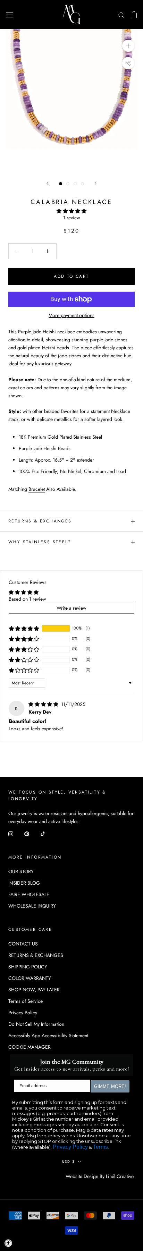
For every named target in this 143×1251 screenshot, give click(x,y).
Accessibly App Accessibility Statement (48, 1035)
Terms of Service (25, 1001)
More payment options (71, 315)
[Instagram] (10, 833)
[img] (44, 704)
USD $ (68, 1161)
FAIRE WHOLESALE (28, 894)
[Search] (121, 14)
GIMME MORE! (110, 1086)
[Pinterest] (26, 833)
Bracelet (36, 489)
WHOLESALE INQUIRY (32, 905)
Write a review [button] (71, 607)
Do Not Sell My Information (36, 1024)
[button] (71, 211)
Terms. (101, 1147)
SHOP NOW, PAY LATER (34, 989)
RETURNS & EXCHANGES (40, 521)
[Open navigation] (9, 14)
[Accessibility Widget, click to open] (8, 1243)
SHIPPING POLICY (27, 966)
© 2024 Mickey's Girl (37, 1176)
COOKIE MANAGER (29, 1046)
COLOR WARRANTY (29, 978)
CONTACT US (23, 943)
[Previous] (48, 183)
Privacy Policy (22, 1012)
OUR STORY (21, 871)
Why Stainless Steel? (39, 542)
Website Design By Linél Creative (100, 1176)
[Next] (95, 183)
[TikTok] (42, 833)
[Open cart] (134, 14)
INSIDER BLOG (24, 882)
